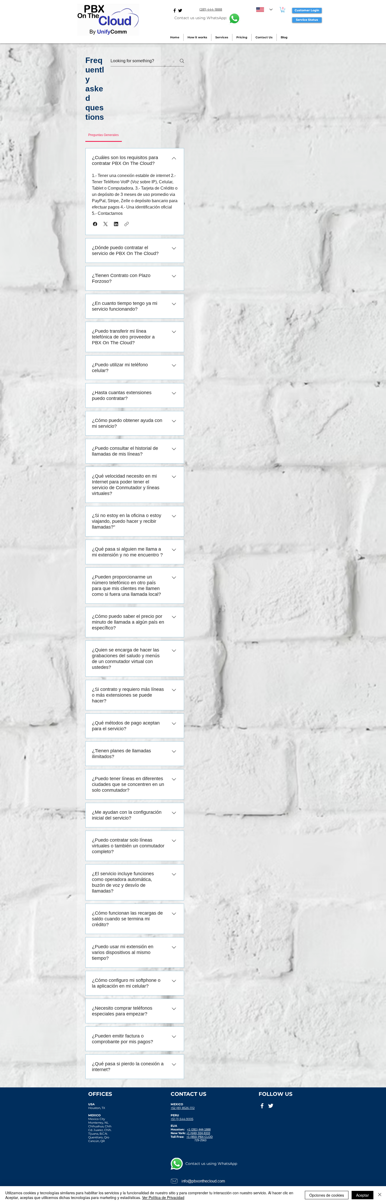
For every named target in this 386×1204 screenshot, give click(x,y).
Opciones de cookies (326, 1195)
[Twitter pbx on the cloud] (180, 10)
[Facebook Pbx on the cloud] (174, 10)
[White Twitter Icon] (270, 1105)
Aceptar (362, 1195)
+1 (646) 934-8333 (198, 1133)
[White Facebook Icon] (262, 1105)
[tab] (103, 135)
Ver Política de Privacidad (163, 1197)
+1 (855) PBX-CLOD (199, 1136)
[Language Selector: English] (264, 9)
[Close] (380, 1195)
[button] (283, 9)
